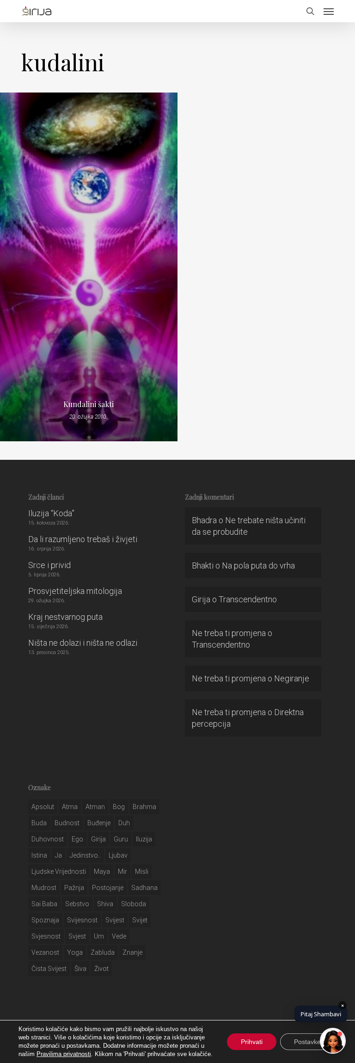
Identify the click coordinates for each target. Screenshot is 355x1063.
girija (98, 839)
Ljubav (118, 855)
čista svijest (49, 968)
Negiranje (291, 678)
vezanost (45, 952)
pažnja (74, 887)
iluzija (144, 839)
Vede (119, 936)
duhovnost (47, 839)
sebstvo (77, 904)
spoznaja (45, 920)
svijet (139, 920)
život (101, 968)
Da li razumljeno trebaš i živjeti (82, 539)
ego (77, 839)
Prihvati (252, 1041)
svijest (114, 920)
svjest (77, 936)
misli (141, 871)
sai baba (44, 904)
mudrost (43, 887)
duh (124, 823)
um (99, 936)
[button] (329, 11)
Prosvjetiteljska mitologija (75, 591)
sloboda (133, 904)
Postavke (307, 1041)
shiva (105, 904)
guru (121, 839)
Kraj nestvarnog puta (65, 617)
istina (39, 855)
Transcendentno (248, 599)
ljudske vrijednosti (58, 871)
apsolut (42, 806)
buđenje (98, 823)
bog (119, 806)
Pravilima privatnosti (64, 1054)
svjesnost (46, 936)
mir (122, 871)
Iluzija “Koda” (51, 513)
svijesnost (82, 920)
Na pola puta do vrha (258, 565)
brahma (144, 806)
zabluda (103, 952)
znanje (132, 952)
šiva (80, 968)
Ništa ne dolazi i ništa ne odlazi (82, 643)
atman (95, 806)
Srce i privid (49, 565)
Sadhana (144, 887)
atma (70, 806)
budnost (67, 823)
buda (39, 823)
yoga (75, 952)
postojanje (107, 887)
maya (102, 871)
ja (58, 855)
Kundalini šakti (88, 404)
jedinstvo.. (85, 855)
